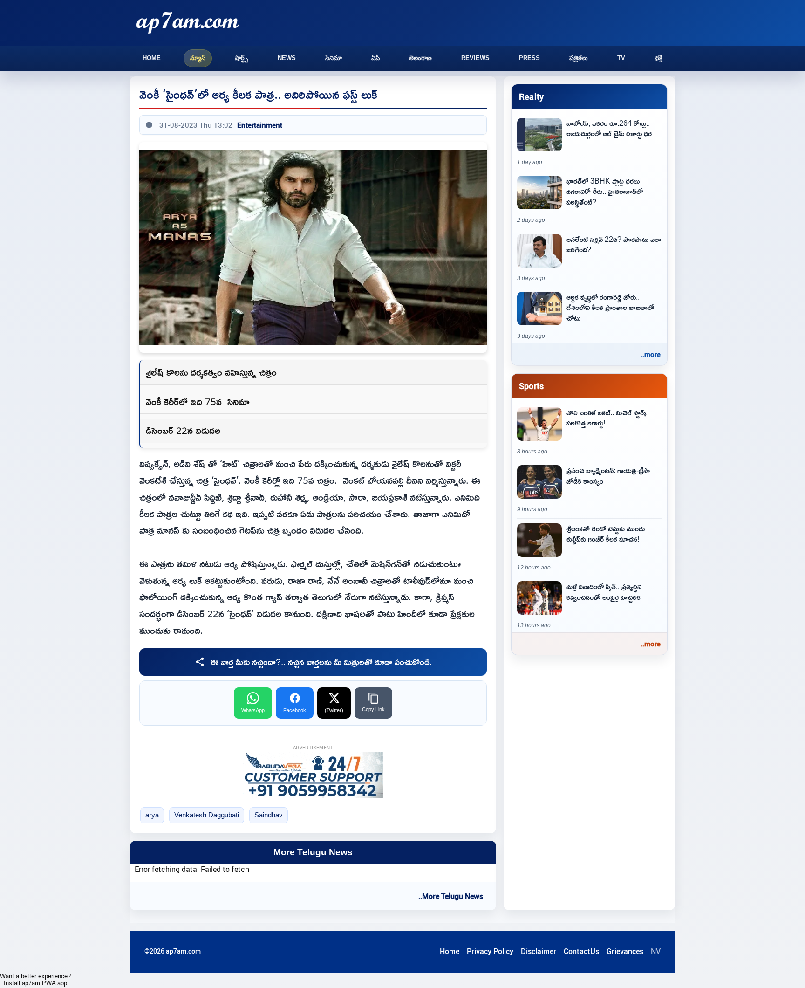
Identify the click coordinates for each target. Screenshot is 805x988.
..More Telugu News (450, 896)
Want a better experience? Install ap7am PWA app (35, 980)
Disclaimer (538, 951)
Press (529, 58)
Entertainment (259, 125)
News (287, 58)
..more (651, 354)
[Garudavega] (313, 775)
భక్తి (658, 58)
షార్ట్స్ (241, 58)
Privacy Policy (490, 951)
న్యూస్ (197, 58)
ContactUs (581, 951)
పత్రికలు (578, 58)
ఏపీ (375, 58)
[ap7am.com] (187, 22)
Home (152, 58)
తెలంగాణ (420, 58)
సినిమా (333, 58)
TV (621, 58)
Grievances (625, 951)
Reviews (475, 58)
